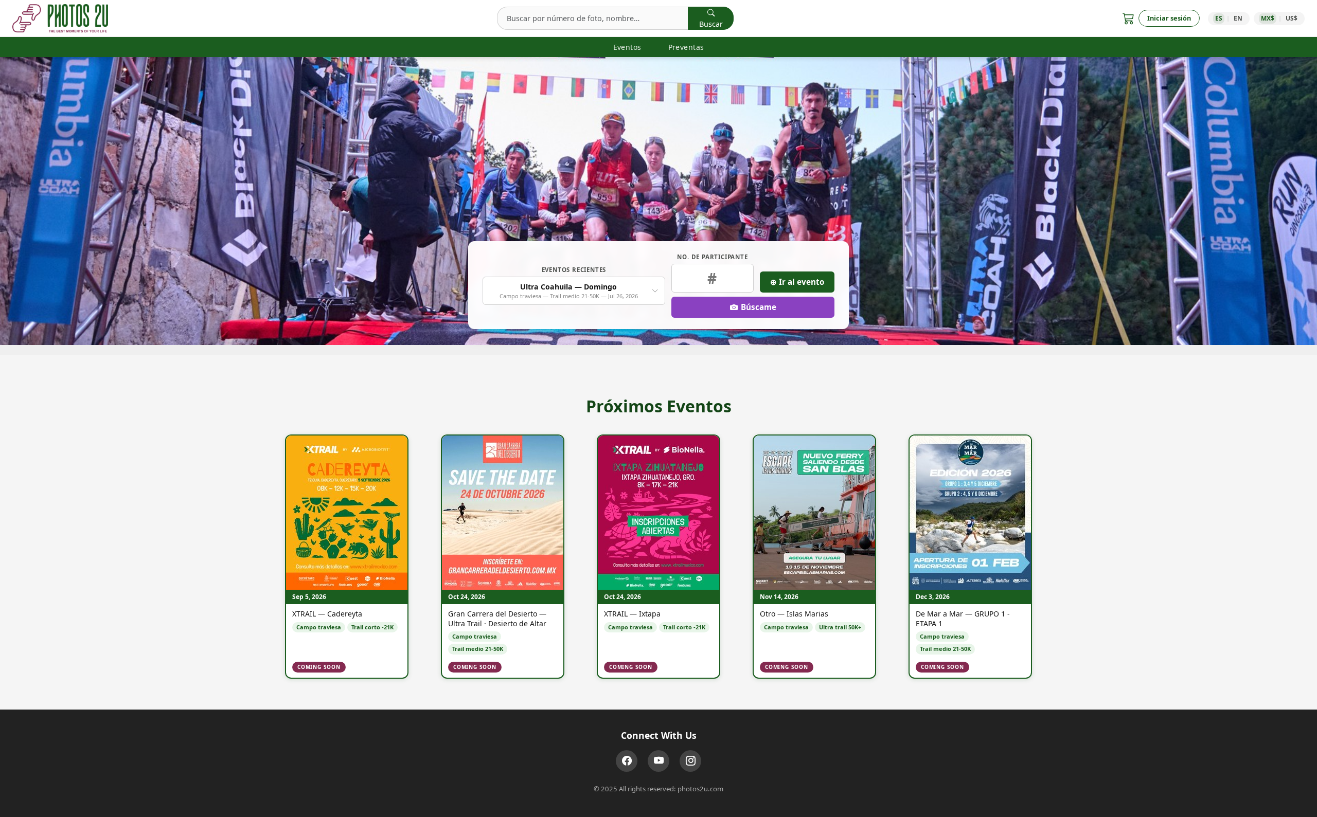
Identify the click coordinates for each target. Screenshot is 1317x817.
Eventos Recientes (574, 270)
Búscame (758, 307)
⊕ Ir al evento (797, 282)
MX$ (1267, 18)
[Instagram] (690, 761)
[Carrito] (1128, 18)
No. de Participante (712, 257)
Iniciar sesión (1169, 18)
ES (1218, 18)
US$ (1291, 18)
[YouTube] (658, 761)
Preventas (686, 47)
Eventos (627, 47)
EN (1238, 18)
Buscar (711, 24)
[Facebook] (626, 761)
